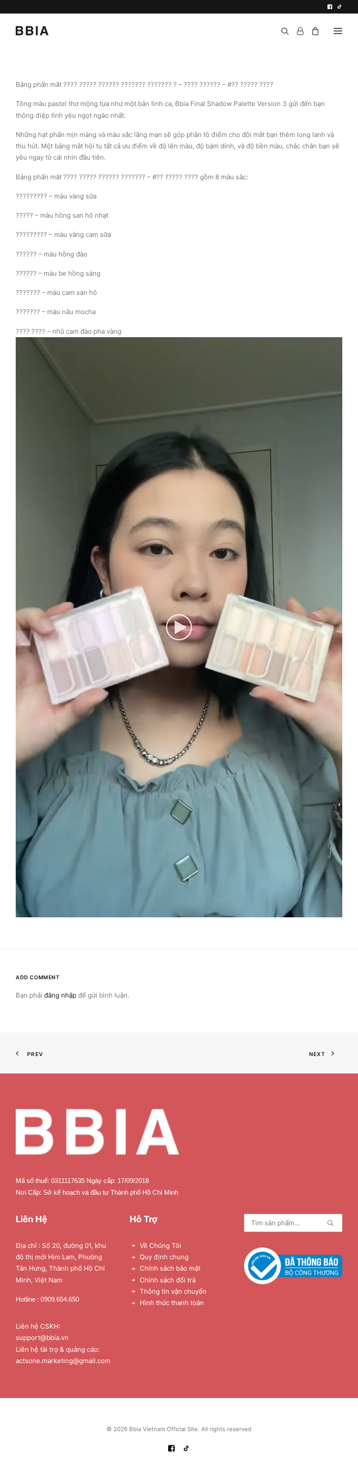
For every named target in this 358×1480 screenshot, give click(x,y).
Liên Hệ (31, 1219)
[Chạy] (21, 910)
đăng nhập (60, 995)
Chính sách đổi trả (168, 1280)
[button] (329, 7)
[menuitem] (329, 7)
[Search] (281, 31)
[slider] (173, 910)
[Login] (296, 31)
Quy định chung (164, 1257)
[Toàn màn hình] (335, 910)
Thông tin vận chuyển (173, 1291)
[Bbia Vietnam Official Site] (32, 30)
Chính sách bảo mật (170, 1268)
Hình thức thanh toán (172, 1303)
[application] (179, 627)
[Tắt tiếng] (324, 910)
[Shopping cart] (311, 31)
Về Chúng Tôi (160, 1245)
